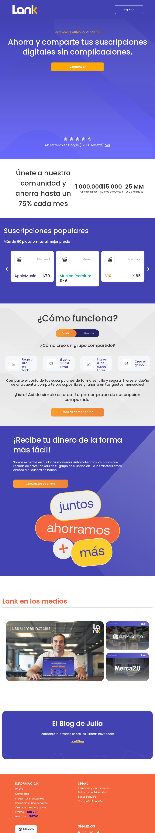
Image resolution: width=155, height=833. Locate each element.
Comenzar (77, 67)
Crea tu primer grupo (77, 412)
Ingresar (129, 9)
